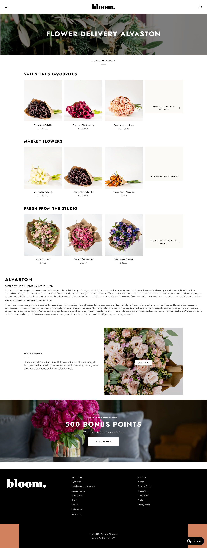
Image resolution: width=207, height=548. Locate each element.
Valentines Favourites (50, 74)
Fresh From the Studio (50, 208)
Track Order (143, 490)
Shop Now (143, 363)
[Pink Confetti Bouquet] (83, 235)
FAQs (140, 500)
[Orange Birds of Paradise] (124, 168)
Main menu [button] (77, 477)
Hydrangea (76, 481)
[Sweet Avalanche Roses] (124, 100)
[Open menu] (9, 6)
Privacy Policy (144, 504)
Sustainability (77, 513)
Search (141, 481)
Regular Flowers (78, 490)
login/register (77, 509)
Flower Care (143, 495)
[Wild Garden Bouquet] (124, 235)
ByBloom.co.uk (103, 290)
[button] (37, 476)
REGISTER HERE (103, 441)
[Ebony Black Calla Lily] (43, 100)
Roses (74, 500)
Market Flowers (43, 141)
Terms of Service (145, 486)
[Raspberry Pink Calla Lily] (83, 100)
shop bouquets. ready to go (83, 486)
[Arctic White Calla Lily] (43, 168)
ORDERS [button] (142, 477)
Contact (75, 504)
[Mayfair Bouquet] (43, 235)
